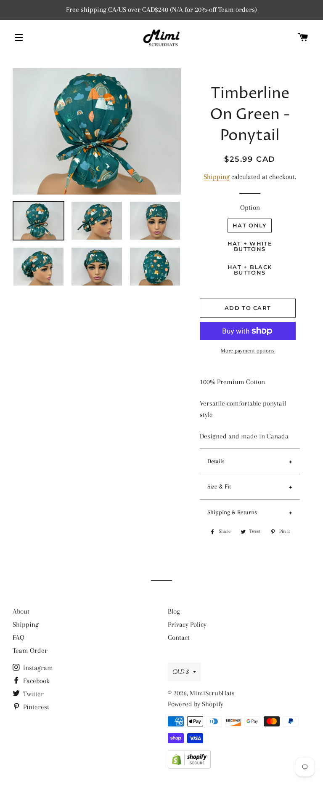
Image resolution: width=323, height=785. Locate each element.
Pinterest (35, 707)
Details (216, 461)
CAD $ (180, 672)
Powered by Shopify (195, 704)
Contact (179, 637)
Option (250, 207)
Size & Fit (219, 486)
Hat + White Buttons (250, 246)
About (21, 611)
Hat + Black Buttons (250, 270)
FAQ (18, 637)
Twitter (32, 694)
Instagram (37, 668)
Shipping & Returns (232, 512)
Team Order (30, 650)
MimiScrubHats (212, 693)
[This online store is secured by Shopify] (189, 766)
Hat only (250, 225)
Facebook (35, 681)
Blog (174, 611)
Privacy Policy (187, 624)
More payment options (248, 350)
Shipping (217, 177)
